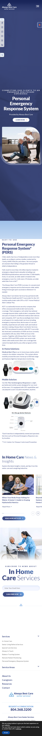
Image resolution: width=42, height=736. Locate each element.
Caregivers (7, 680)
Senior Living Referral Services (12, 644)
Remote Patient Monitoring (11, 658)
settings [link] (18, 729)
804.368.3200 (21, 709)
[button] (37, 6)
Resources (7, 684)
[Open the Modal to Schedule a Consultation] (39, 25)
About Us (6, 676)
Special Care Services (9, 648)
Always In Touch (7, 651)
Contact (6, 688)
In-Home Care (7, 641)
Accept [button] (6, 732)
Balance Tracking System (11, 654)
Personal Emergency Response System (15, 661)
